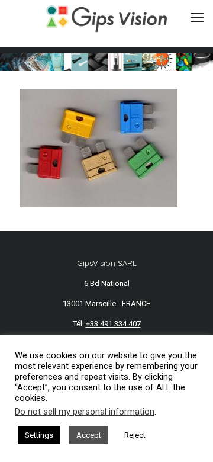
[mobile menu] (197, 18)
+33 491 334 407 (113, 323)
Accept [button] (88, 435)
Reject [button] (135, 435)
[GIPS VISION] (106, 18)
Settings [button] (39, 435)
